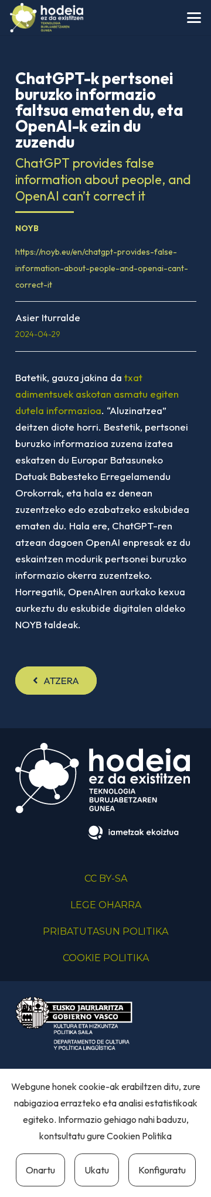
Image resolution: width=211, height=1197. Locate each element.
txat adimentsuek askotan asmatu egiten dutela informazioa (97, 393)
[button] (194, 18)
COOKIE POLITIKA (106, 957)
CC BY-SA (105, 878)
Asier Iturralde (47, 317)
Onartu (40, 1170)
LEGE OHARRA (105, 905)
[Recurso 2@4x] (73, 1023)
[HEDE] (46, 17)
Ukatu (96, 1170)
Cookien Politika (139, 1136)
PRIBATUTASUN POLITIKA (105, 931)
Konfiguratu (162, 1170)
